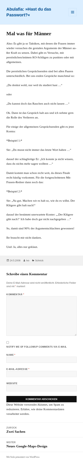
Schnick (39, 260)
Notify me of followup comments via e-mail (36, 346)
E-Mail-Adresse (18, 369)
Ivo (27, 260)
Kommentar (15, 294)
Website (11, 383)
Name (10, 355)
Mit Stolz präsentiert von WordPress (23, 457)
